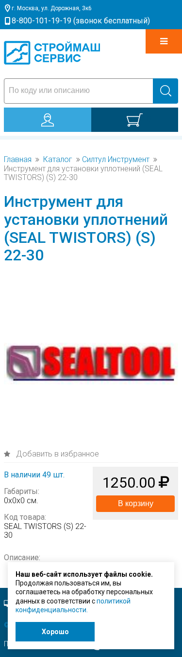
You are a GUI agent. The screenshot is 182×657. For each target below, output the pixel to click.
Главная (18, 159)
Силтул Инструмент (115, 159)
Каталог (57, 159)
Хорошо (55, 632)
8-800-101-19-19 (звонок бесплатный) (81, 20)
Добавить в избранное (56, 453)
